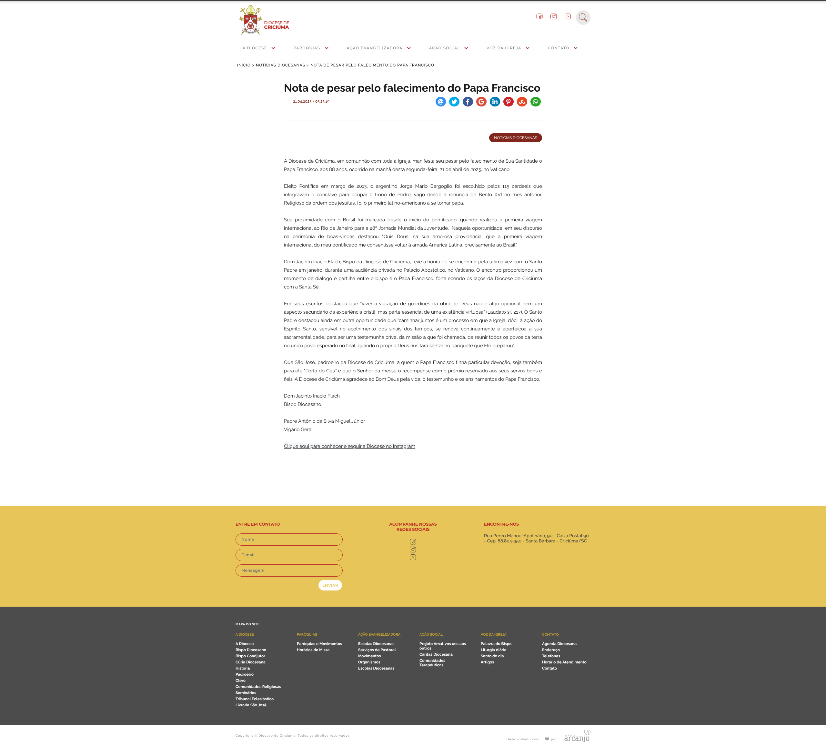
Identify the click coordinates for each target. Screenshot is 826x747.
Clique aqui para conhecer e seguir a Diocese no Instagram (349, 446)
